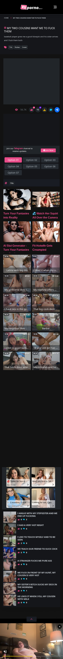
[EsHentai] (31, 7)
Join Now (49, 150)
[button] (57, 109)
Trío (10, 47)
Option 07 (13, 172)
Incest (24, 47)
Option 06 (49, 166)
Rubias (17, 47)
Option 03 (49, 160)
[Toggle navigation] (55, 7)
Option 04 (13, 166)
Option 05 (31, 166)
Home (6, 18)
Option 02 (31, 160)
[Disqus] (31, 421)
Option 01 (13, 160)
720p (12, 183)
